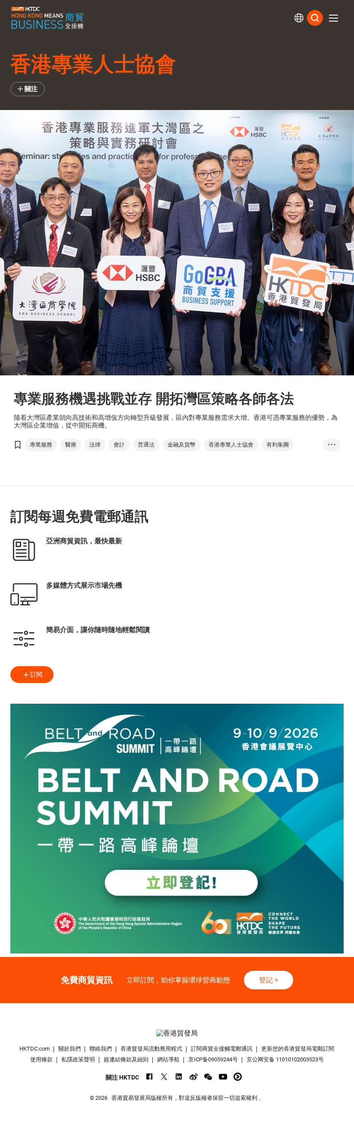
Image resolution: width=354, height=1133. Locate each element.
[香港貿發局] (177, 1033)
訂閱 (36, 674)
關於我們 (69, 1048)
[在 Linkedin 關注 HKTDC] (179, 1077)
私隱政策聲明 (78, 1059)
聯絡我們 (100, 1048)
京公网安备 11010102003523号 (285, 1059)
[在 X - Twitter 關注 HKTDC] (164, 1077)
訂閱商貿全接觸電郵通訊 (222, 1048)
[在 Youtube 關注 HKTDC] (223, 1077)
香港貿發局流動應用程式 (151, 1048)
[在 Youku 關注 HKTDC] (238, 1077)
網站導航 (168, 1059)
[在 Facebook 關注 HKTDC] (149, 1077)
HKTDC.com (34, 1048)
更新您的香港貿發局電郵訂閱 (297, 1048)
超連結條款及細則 (126, 1059)
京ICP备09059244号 (213, 1059)
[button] (333, 18)
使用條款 (41, 1059)
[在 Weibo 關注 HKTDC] (194, 1077)
